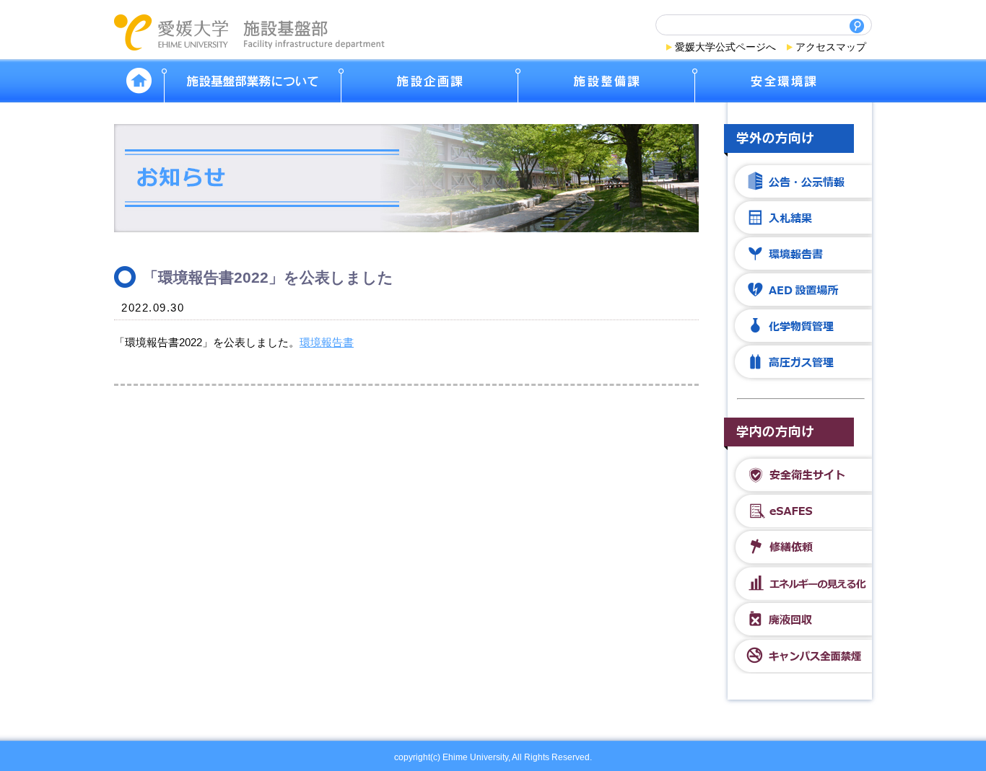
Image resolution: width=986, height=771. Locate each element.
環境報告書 (327, 342)
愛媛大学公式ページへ (725, 47)
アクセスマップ (830, 47)
